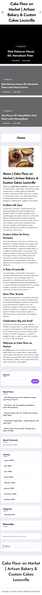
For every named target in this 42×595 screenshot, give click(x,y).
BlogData (27, 591)
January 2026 (9, 488)
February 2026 (9, 483)
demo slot (6, 536)
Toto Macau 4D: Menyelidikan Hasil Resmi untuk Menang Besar (19, 117)
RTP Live (7, 546)
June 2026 (8, 471)
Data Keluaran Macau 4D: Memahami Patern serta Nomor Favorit (21, 55)
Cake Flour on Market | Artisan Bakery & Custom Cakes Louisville (21, 12)
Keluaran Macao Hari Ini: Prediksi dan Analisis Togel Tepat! (20, 414)
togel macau (14, 536)
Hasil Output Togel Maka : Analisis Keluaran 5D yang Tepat (21, 422)
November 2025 (10, 494)
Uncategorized (21, 46)
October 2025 (9, 499)
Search (6, 375)
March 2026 (8, 477)
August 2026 (9, 460)
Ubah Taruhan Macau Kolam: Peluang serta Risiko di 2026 (19, 429)
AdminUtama (16, 60)
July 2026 (7, 466)
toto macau (22, 536)
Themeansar (36, 591)
